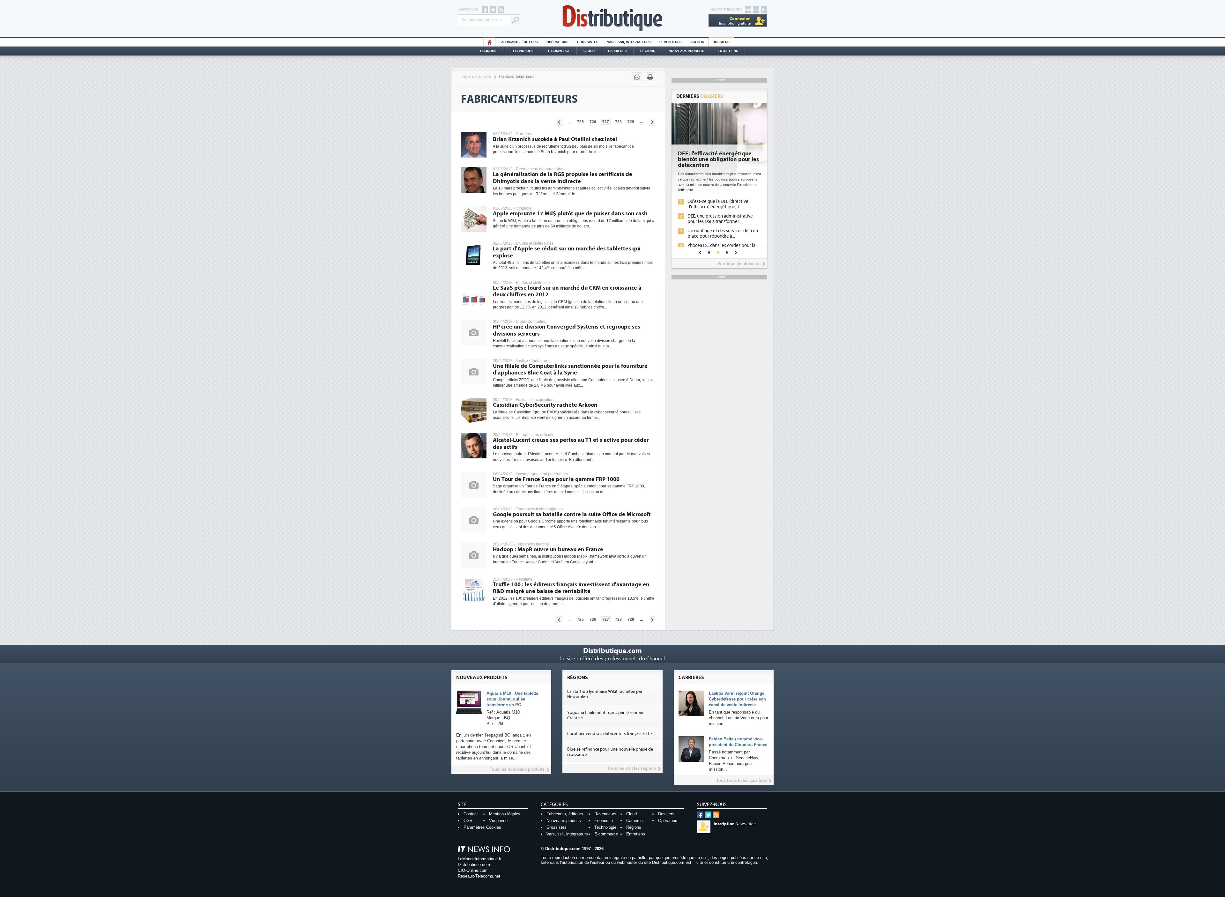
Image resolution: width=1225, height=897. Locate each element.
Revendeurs (670, 42)
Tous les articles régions (631, 768)
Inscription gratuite (735, 21)
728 (618, 122)
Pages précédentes (559, 122)
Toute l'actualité (476, 76)
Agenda (697, 42)
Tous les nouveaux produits (517, 769)
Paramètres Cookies (482, 827)
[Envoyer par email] (637, 77)
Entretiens (728, 51)
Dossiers (721, 42)
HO (489, 42)
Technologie (523, 51)
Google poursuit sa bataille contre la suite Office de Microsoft (572, 514)
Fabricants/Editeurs (516, 76)
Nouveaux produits (563, 820)
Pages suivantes (652, 122)
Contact (471, 814)
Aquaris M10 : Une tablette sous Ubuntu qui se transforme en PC (512, 699)
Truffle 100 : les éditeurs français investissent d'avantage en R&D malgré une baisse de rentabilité (571, 588)
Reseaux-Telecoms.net (479, 876)
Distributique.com (474, 864)
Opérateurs (557, 42)
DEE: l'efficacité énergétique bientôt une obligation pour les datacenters (718, 159)
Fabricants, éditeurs (519, 42)
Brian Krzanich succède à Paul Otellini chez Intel (555, 139)
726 (593, 122)
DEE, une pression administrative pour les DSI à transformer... (720, 218)
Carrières (617, 51)
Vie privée (498, 820)
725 (580, 122)
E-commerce (559, 51)
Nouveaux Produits (686, 51)
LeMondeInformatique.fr (479, 858)
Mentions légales (504, 814)
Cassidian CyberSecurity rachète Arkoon (545, 405)
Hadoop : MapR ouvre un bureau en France (548, 549)
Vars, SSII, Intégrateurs (629, 42)
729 (630, 122)
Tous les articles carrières (741, 780)
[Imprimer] (650, 77)
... (569, 122)
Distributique (612, 18)
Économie (489, 51)
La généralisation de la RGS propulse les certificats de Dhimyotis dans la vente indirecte (562, 178)
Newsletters (735, 824)
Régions (647, 51)
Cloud (589, 51)
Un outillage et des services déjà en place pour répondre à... (722, 233)
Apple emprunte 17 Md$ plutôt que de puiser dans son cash (570, 213)
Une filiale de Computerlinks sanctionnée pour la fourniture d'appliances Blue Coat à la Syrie (570, 369)
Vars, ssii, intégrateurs (567, 834)
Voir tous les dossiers (739, 263)
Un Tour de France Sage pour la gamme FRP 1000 (556, 479)
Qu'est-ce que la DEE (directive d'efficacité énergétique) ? (717, 204)
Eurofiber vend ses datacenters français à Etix (609, 733)
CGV (468, 820)
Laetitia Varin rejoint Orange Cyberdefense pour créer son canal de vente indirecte (737, 699)
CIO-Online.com (472, 870)
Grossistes (587, 42)
